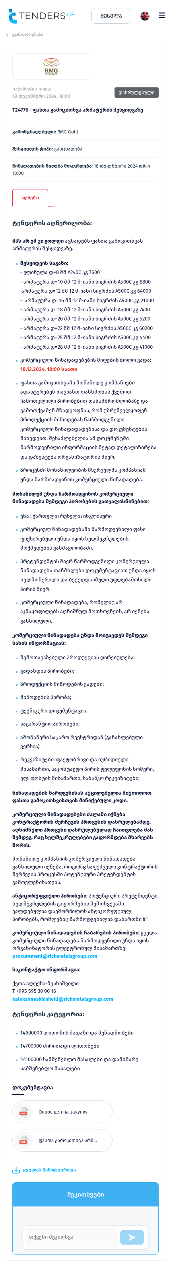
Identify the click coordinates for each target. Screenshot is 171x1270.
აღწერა (30, 198)
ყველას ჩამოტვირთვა (49, 1170)
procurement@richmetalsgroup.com (54, 956)
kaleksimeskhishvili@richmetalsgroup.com (62, 999)
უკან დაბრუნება (27, 34)
